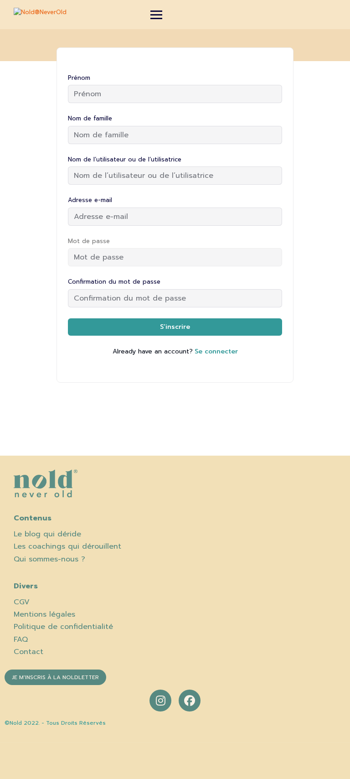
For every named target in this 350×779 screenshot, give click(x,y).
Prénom (79, 77)
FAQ (21, 639)
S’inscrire (175, 327)
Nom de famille (90, 118)
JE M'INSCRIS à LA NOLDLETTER (55, 677)
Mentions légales (44, 614)
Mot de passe (89, 241)
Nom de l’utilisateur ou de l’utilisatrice (124, 159)
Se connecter (216, 351)
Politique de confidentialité (63, 626)
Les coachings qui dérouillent (67, 546)
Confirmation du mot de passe (114, 281)
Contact (28, 651)
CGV (22, 602)
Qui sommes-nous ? (49, 559)
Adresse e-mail (90, 200)
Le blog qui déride (47, 534)
